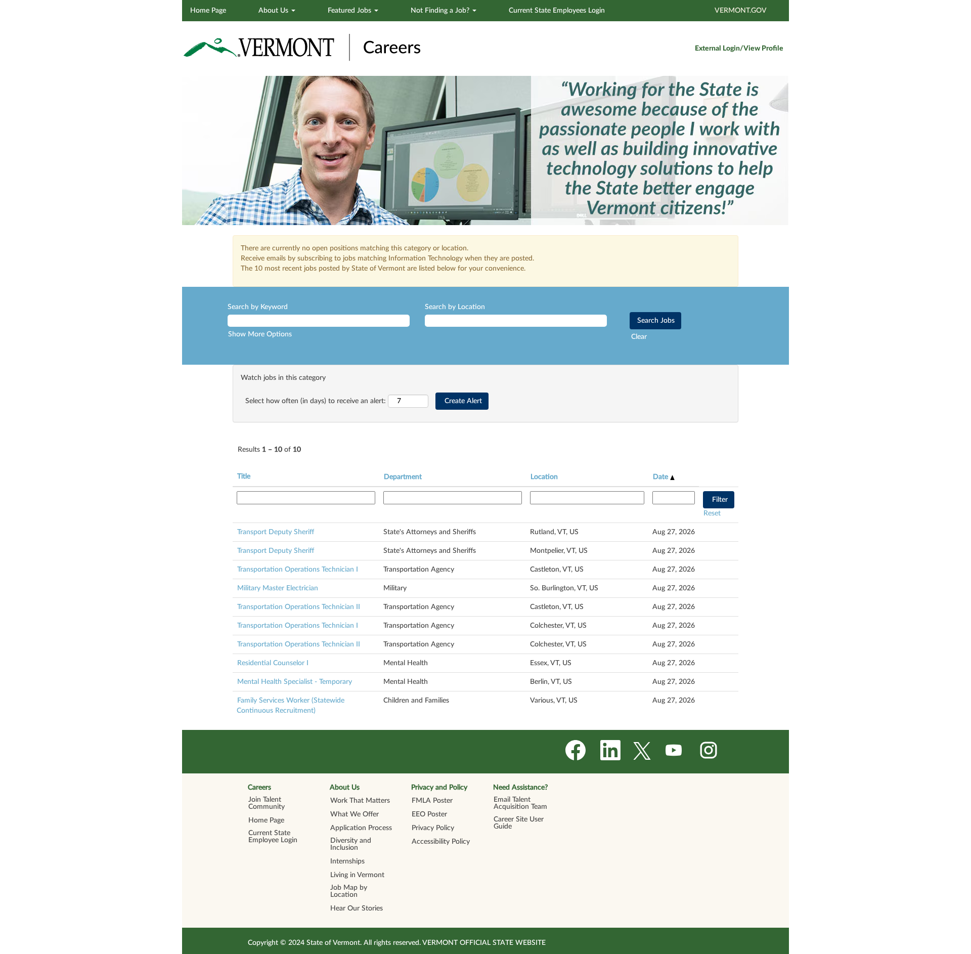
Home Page (208, 10)
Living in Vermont (357, 875)
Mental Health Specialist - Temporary (294, 681)
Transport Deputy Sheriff (275, 532)
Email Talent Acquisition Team (520, 803)
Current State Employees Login (557, 10)
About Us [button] (274, 10)
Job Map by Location (348, 891)
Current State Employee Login (272, 837)
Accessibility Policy (441, 841)
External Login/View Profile (739, 48)
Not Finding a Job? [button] (441, 10)
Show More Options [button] (260, 334)
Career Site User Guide (519, 823)
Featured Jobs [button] (350, 10)
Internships (347, 861)
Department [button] (403, 477)
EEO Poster (429, 814)
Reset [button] (712, 513)
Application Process (361, 828)
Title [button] (243, 476)
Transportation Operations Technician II (298, 607)
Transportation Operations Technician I (297, 569)
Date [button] (661, 477)
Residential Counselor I (272, 663)
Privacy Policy (433, 828)
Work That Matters (360, 800)
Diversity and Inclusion (350, 844)
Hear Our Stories (356, 908)
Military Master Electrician (277, 588)
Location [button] (544, 477)
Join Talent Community (266, 803)
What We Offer (354, 814)
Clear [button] (639, 336)
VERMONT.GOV (741, 10)
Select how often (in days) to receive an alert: (315, 401)
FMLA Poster (432, 800)
